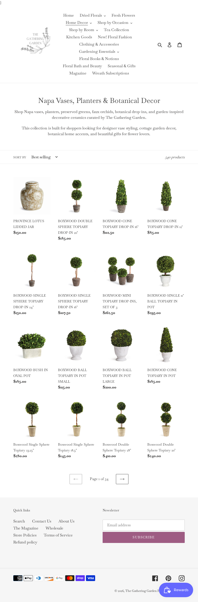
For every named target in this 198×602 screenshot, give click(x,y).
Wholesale (54, 528)
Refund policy (25, 542)
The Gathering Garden (141, 591)
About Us (66, 521)
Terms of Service (58, 535)
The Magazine (25, 528)
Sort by (19, 157)
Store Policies (24, 535)
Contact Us (41, 521)
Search (19, 521)
